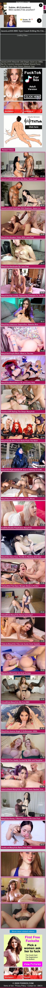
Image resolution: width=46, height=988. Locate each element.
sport (15, 66)
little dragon (24, 62)
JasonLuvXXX (6, 62)
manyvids (15, 62)
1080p (40, 62)
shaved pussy (35, 64)
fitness (20, 66)
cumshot (10, 64)
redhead (25, 64)
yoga (32, 66)
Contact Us (32, 986)
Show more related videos (23, 931)
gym (11, 66)
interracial (18, 64)
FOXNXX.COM (23, 2)
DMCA (40, 986)
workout (27, 66)
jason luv (34, 62)
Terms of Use (9, 986)
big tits (4, 64)
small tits (4, 66)
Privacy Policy (20, 986)
